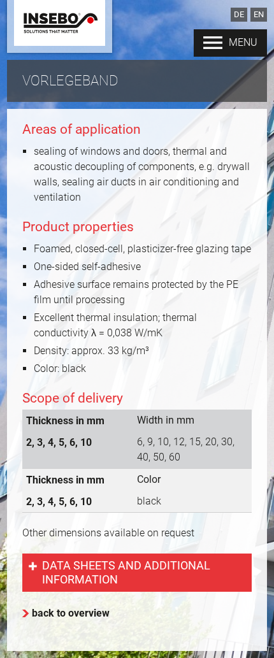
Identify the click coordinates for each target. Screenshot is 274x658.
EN (259, 14)
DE (239, 14)
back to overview (71, 613)
